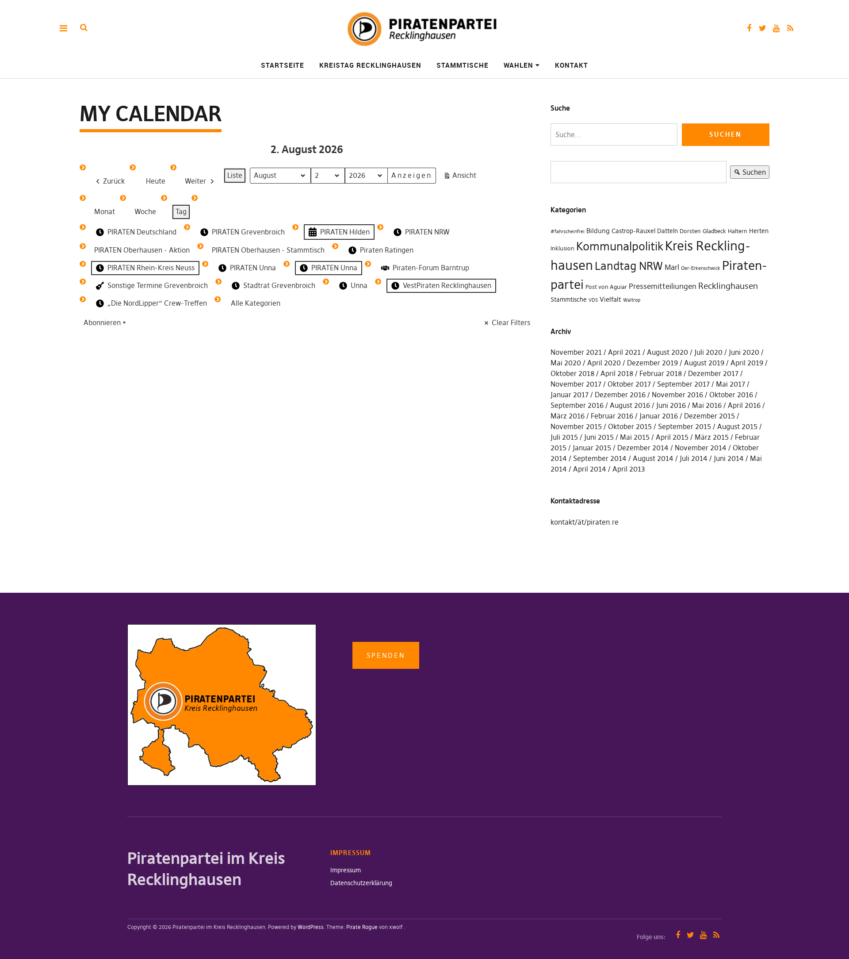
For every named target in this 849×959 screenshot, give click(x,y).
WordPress (311, 927)
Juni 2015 (599, 437)
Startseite (282, 65)
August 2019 (704, 362)
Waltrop (631, 300)
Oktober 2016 (731, 394)
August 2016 (630, 405)
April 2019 (746, 362)
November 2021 (576, 352)
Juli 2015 (564, 437)
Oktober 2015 (630, 426)
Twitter (762, 28)
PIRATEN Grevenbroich (248, 231)
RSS (789, 28)
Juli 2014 (694, 458)
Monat (104, 211)
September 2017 (683, 384)
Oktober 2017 (629, 384)
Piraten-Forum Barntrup (431, 267)
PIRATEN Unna (253, 267)
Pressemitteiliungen (662, 286)
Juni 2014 (729, 458)
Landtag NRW (629, 266)
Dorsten (690, 231)
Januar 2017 (570, 394)
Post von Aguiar (606, 287)
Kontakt (571, 65)
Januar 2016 (658, 415)
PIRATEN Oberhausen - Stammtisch (268, 250)
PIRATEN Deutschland (141, 231)
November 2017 (576, 384)
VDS (593, 300)
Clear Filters (511, 322)
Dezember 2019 (652, 362)
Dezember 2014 (643, 447)
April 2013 (628, 468)
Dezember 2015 (709, 415)
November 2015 (576, 426)
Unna (359, 285)
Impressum (345, 870)
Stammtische (462, 65)
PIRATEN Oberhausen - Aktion (142, 250)
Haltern (737, 231)
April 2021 (624, 352)
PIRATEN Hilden (345, 231)
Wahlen (518, 65)
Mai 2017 (730, 384)
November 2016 (677, 394)
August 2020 (667, 352)
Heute (155, 180)
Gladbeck (714, 231)
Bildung (598, 230)
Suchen (748, 173)
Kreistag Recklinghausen (370, 65)
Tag (181, 211)
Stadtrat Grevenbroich (279, 285)
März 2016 (568, 415)
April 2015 (672, 437)
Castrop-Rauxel (633, 231)
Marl (672, 267)
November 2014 (701, 447)
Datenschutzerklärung (361, 883)
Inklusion (562, 248)
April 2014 (589, 468)
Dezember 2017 (713, 373)
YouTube (776, 28)
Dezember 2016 (620, 394)
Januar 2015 (592, 447)
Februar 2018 (660, 373)
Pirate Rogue (362, 927)
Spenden (386, 655)
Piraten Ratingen (386, 250)
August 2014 (653, 458)
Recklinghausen (728, 286)
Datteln (667, 231)
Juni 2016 (671, 405)
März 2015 (712, 437)
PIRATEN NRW (427, 231)
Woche (145, 211)
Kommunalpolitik (619, 246)
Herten (759, 231)
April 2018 (616, 373)
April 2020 (604, 362)
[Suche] (83, 27)
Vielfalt (610, 299)
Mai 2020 (566, 362)
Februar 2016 (612, 415)
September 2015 (684, 426)
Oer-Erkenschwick (700, 268)
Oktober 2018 (572, 373)
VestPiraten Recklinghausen (447, 285)
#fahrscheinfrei (568, 231)
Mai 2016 (707, 405)
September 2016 (577, 405)
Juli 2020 (708, 352)
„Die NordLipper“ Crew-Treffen (157, 303)
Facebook (748, 28)
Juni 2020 (744, 352)
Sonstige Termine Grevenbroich (157, 285)
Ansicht (461, 177)
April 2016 (744, 405)
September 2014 (600, 458)
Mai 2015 (635, 437)
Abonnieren (102, 322)
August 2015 (737, 426)
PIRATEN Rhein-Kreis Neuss (151, 267)
